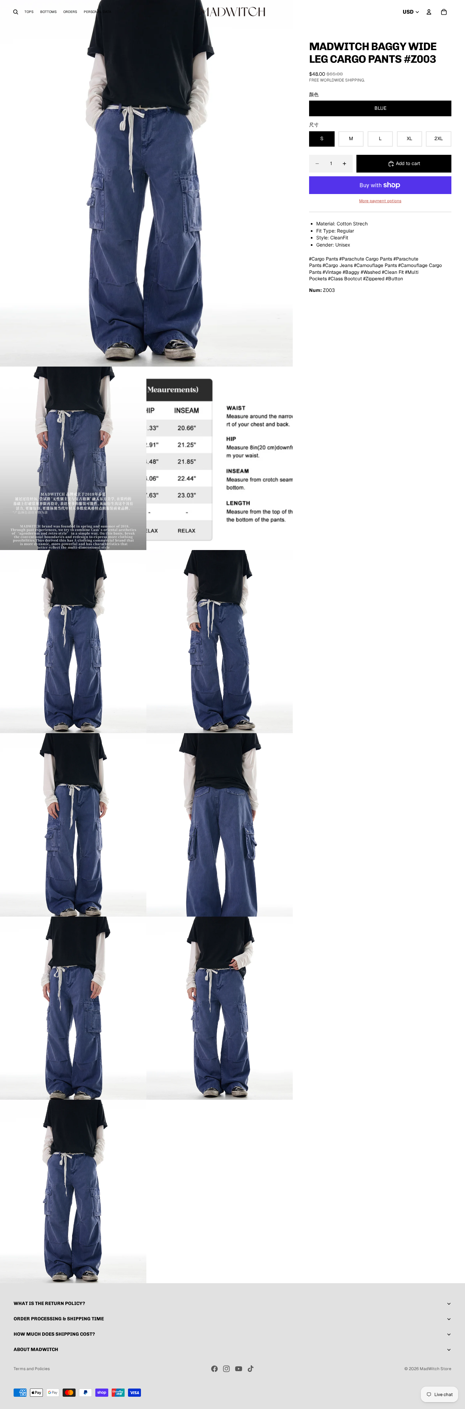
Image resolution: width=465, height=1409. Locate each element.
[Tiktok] (250, 1369)
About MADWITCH (36, 1349)
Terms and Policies (32, 1368)
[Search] (15, 11)
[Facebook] (214, 1369)
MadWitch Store (435, 1368)
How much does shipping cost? (54, 1334)
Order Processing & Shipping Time (59, 1319)
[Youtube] (239, 1369)
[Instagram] (226, 1369)
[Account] (428, 11)
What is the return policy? (49, 1303)
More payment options (380, 200)
